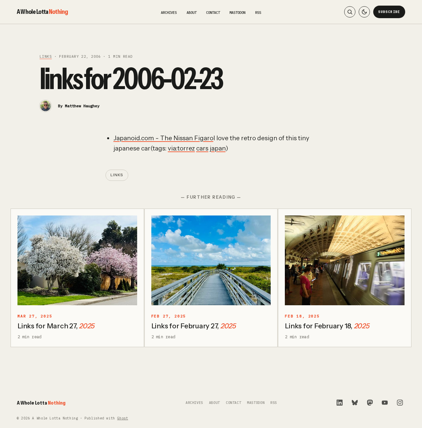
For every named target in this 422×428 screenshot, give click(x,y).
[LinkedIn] (339, 402)
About (191, 12)
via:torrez (181, 148)
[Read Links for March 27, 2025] (77, 260)
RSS (258, 12)
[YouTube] (384, 402)
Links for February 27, (193, 326)
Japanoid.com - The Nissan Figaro (163, 138)
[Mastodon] (370, 402)
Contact (213, 12)
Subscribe (389, 12)
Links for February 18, (327, 326)
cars (202, 148)
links (46, 56)
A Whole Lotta (42, 12)
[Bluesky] (354, 402)
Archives (169, 12)
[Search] (349, 11)
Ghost (122, 418)
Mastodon (237, 12)
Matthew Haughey (82, 105)
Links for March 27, (55, 326)
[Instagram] (400, 402)
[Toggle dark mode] (364, 11)
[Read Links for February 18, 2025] (345, 260)
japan (218, 148)
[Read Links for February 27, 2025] (211, 260)
